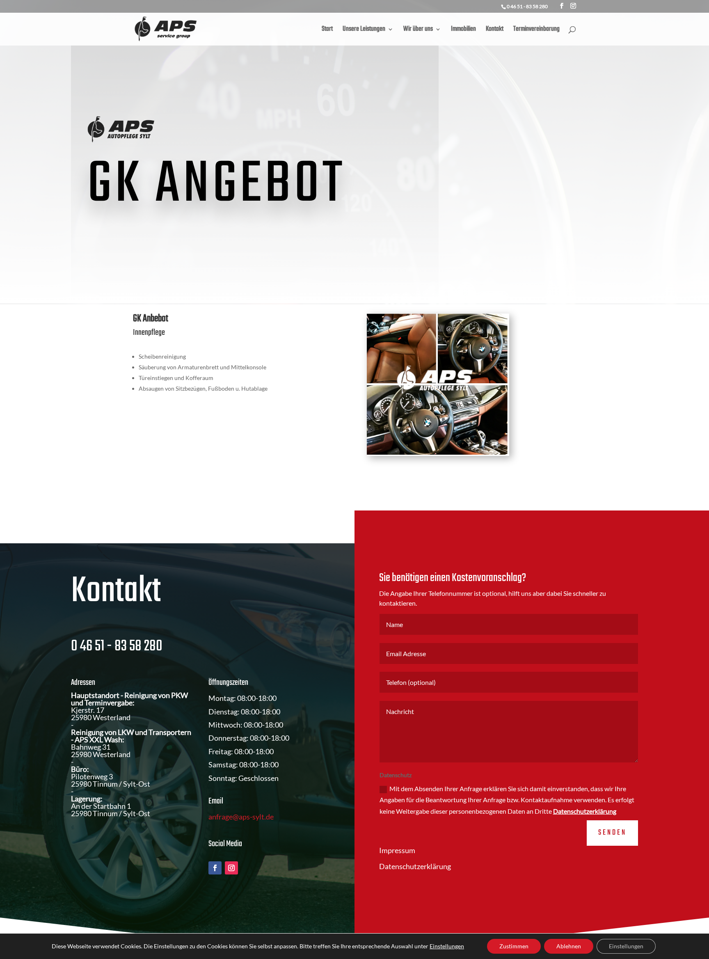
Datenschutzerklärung (584, 811)
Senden (612, 833)
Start (327, 30)
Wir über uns (418, 30)
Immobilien (463, 30)
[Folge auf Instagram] (231, 867)
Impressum (397, 850)
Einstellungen (447, 946)
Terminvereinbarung (536, 30)
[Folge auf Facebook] (215, 867)
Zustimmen (513, 946)
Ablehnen (568, 946)
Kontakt (494, 30)
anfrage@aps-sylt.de (241, 816)
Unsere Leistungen (364, 30)
